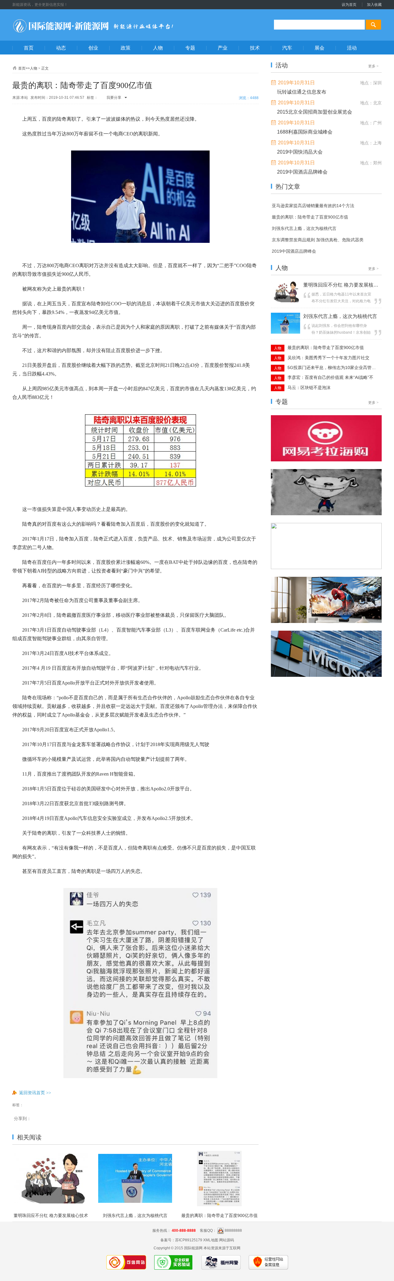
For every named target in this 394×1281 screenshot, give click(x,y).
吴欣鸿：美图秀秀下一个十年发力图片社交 (328, 357)
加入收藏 (374, 4)
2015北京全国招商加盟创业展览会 (314, 111)
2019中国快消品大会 (300, 152)
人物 (33, 68)
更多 (373, 66)
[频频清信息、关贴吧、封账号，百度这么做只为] (326, 675)
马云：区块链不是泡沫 (309, 387)
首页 (22, 68)
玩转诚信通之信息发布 (301, 91)
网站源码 (226, 1240)
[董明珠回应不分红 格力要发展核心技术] (285, 301)
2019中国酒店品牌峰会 (302, 172)
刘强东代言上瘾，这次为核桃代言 (135, 1215)
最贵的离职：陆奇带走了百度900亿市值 (219, 1215)
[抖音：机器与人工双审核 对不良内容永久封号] (326, 622)
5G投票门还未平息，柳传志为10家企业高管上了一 (332, 367)
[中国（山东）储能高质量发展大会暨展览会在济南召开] (326, 568)
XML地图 (210, 1240)
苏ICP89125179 (188, 1240)
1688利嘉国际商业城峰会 (304, 132)
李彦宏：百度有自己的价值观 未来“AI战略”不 (330, 377)
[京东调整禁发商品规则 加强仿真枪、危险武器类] (326, 514)
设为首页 (349, 4)
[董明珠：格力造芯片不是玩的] (326, 460)
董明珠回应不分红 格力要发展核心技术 (51, 1215)
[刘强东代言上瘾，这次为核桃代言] (285, 332)
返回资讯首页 (35, 1092)
